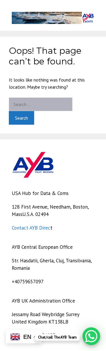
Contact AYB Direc (31, 228)
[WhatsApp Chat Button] (91, 336)
